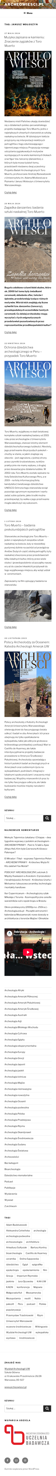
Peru (20, 1304)
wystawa (10, 1338)
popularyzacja (13, 1309)
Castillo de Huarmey (36, 1253)
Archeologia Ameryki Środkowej (21, 1009)
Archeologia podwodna (16, 1107)
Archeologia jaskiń (14, 1070)
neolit (27, 1298)
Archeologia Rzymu (14, 1126)
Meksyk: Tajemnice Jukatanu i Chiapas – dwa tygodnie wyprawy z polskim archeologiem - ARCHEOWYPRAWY (27, 841)
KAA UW (41, 1281)
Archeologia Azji (13, 1021)
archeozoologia (14, 1242)
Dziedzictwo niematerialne (18, 1175)
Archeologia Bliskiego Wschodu (21, 1027)
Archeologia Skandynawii (17, 1132)
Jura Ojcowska (25, 1281)
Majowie (37, 1287)
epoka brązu (12, 1270)
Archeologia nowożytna (16, 1095)
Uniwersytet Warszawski (19, 1321)
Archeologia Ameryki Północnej (21, 996)
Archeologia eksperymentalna (20, 1046)
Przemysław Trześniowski (19, 1315)
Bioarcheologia (12, 1169)
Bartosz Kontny (39, 1247)
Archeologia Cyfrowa (15, 1033)
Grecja (9, 1276)
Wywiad (8, 1200)
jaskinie (10, 1281)
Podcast (8, 1181)
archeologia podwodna (18, 1236)
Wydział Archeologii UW (19, 1332)
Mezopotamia (13, 1298)
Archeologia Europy (14, 1052)
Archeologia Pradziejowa (17, 1120)
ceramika (11, 1258)
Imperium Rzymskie (27, 1276)
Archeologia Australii (15, 1015)
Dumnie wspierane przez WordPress (21, 1469)
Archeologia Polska (14, 1113)
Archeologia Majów (14, 1082)
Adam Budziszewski (16, 1225)
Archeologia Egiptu (14, 1039)
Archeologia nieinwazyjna (17, 1089)
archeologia (40, 1230)
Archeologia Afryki (14, 990)
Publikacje (9, 1187)
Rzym (40, 1315)
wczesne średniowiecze (18, 1326)
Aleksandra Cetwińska (18, 1230)
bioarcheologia (14, 1253)
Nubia (37, 1298)
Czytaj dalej (10, 192)
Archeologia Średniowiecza (18, 1138)
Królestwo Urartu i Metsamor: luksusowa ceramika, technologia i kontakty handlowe (28, 883)
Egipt (25, 1264)
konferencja (23, 1287)
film (45, 1270)
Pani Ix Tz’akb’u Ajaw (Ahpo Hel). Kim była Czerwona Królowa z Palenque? (26, 849)
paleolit (10, 1304)
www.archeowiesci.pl (15, 1387)
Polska (42, 1304)
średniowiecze (27, 1338)
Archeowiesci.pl (24, 4)
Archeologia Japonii (14, 1064)
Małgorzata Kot (14, 1292)
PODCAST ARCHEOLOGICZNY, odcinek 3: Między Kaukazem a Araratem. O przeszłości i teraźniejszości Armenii (27, 876)
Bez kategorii (11, 1163)
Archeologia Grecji (14, 1058)
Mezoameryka (33, 1292)
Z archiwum (10, 1206)
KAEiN (9, 1287)
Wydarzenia (10, 1193)
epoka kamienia (31, 1270)
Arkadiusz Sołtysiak (16, 1247)
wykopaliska (42, 1332)
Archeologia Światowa (16, 1150)
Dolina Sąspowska (29, 1258)
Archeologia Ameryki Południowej (22, 1002)
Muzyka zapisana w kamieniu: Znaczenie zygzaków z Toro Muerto (24, 41)
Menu (29, 13)
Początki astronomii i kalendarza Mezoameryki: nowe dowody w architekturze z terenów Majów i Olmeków (26, 915)
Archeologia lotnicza (15, 1076)
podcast (31, 1304)
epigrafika (37, 1264)
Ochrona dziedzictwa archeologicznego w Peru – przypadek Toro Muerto (23, 352)
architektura (32, 1242)
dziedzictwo (12, 1264)
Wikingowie (41, 1326)
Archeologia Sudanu (15, 1144)
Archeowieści (11, 1157)
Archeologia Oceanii (15, 1101)
